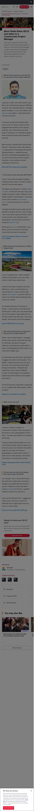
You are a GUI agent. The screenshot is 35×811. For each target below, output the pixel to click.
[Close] (31, 791)
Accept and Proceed (8, 808)
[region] (17, 799)
